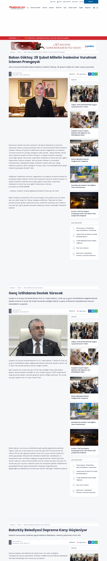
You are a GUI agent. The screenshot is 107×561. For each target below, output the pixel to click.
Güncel (44, 8)
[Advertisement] (53, 23)
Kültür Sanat (73, 8)
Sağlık (81, 8)
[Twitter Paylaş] (92, 74)
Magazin (88, 8)
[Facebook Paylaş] (89, 74)
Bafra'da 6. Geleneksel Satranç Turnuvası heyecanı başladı (46, 38)
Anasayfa (12, 52)
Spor (65, 8)
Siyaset (51, 8)
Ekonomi (59, 8)
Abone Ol (72, 74)
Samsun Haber (35, 8)
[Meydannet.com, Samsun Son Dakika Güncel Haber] (17, 7)
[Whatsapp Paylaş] (96, 74)
